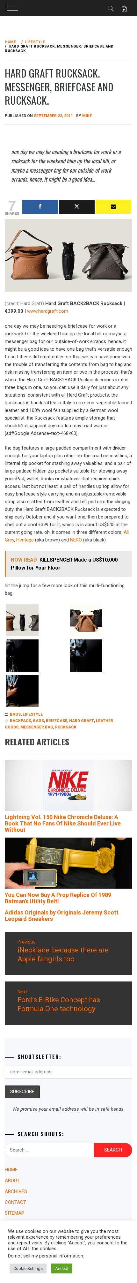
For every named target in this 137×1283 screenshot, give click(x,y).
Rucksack (65, 727)
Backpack (20, 721)
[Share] (40, 207)
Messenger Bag (36, 727)
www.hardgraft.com (47, 311)
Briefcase (56, 721)
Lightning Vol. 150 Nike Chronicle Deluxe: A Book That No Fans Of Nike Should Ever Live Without (63, 823)
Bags (38, 721)
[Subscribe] (113, 207)
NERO (76, 540)
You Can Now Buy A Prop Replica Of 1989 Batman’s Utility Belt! (58, 898)
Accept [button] (61, 1268)
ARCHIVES (16, 1191)
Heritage (25, 540)
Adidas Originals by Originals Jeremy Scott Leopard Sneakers (62, 915)
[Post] (77, 207)
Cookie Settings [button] (28, 1268)
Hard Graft (81, 721)
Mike (87, 116)
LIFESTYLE (33, 714)
